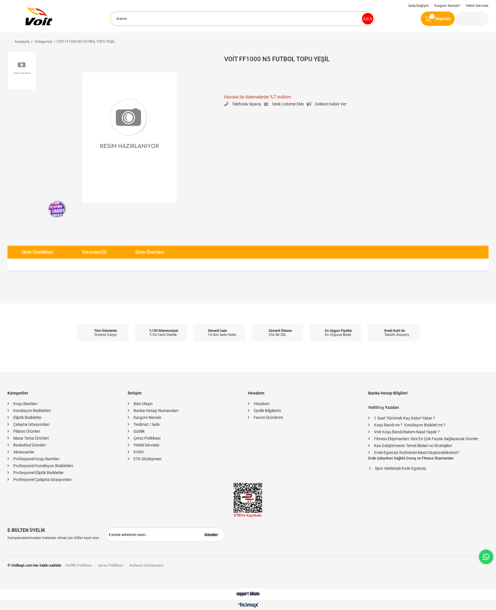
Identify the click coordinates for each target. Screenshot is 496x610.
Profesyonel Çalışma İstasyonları (42, 479)
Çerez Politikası (146, 438)
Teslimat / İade (146, 424)
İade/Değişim (418, 6)
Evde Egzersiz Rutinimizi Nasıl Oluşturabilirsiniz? (416, 452)
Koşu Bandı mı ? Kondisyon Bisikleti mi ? (409, 425)
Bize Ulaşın (143, 403)
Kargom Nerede (147, 417)
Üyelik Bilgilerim (267, 410)
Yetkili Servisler (477, 6)
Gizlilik (139, 431)
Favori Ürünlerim (268, 417)
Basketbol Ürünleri (29, 445)
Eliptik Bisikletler (27, 417)
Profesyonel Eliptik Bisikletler (38, 472)
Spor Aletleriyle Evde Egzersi (399, 468)
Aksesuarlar (23, 452)
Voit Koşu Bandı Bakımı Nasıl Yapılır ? (407, 432)
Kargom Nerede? (447, 6)
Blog (380, 407)
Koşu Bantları (25, 403)
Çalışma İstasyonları (31, 424)
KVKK (138, 452)
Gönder (211, 534)
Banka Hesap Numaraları (155, 410)
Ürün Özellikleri (37, 252)
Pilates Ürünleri (26, 431)
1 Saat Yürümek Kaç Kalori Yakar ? (404, 418)
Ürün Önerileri (149, 252)
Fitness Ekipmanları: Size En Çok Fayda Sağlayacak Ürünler (426, 438)
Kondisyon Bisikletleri (32, 410)
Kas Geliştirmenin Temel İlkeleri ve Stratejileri (413, 445)
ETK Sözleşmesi (147, 459)
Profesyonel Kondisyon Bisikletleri (43, 465)
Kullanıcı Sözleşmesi (146, 565)
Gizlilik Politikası (78, 565)
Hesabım (262, 403)
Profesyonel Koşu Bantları (36, 459)
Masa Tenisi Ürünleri (31, 438)
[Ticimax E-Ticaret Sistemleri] (248, 606)
